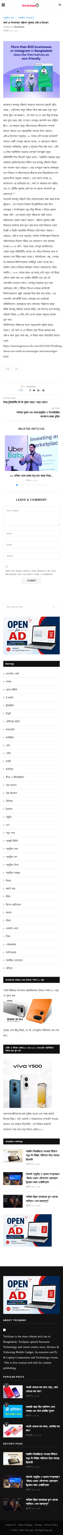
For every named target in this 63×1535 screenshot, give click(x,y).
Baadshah (19, 26)
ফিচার (8, 880)
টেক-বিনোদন (11, 793)
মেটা (16, 369)
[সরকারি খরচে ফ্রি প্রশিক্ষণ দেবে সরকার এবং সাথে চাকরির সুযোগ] (13, 1411)
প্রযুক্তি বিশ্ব (12, 864)
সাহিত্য (9, 968)
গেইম (8, 753)
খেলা (8, 745)
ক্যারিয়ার (10, 737)
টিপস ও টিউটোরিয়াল (15, 777)
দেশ (7, 825)
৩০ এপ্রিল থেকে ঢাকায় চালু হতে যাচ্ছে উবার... (31, 475)
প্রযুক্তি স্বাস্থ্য (13, 872)
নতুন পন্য (10, 833)
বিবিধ (8, 896)
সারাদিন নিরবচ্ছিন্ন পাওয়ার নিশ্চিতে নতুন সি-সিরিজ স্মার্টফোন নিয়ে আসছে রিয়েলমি (42, 1155)
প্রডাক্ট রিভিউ (12, 840)
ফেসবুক (7, 369)
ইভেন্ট (8, 713)
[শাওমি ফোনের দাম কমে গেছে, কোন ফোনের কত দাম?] (13, 1391)
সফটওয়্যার (11, 952)
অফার (8, 681)
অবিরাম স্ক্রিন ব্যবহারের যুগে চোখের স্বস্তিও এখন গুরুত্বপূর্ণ (42, 1198)
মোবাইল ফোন (12, 928)
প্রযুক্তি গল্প (11, 856)
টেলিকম (9, 801)
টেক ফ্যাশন (11, 785)
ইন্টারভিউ (10, 705)
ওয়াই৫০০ (37, 1129)
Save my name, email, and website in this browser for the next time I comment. (30, 573)
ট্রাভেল (9, 809)
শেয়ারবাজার (11, 944)
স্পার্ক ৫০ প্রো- (52, 990)
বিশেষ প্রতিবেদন (13, 904)
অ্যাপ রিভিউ (11, 689)
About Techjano (25, 1525)
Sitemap (38, 1525)
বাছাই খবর (10, 888)
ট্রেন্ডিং (9, 817)
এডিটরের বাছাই (13, 721)
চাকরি (8, 761)
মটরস (8, 920)
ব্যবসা (8, 912)
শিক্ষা (8, 936)
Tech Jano (29, 1530)
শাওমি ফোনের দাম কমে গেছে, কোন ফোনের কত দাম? (42, 1389)
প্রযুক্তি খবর (8, 17)
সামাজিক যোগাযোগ (26, 17)
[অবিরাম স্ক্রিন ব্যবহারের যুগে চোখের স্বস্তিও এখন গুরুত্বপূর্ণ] (13, 1201)
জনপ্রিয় (9, 769)
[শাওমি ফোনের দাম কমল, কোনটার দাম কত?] (13, 1430)
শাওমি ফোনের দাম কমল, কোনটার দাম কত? (43, 1428)
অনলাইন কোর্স (12, 673)
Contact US (10, 1525)
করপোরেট (10, 729)
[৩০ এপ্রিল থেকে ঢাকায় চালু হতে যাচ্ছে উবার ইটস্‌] (31, 453)
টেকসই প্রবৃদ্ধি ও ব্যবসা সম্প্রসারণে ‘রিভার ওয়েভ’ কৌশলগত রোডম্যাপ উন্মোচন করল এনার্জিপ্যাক (43, 1178)
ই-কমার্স (9, 697)
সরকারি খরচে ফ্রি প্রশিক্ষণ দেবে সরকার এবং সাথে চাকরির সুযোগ (40, 1408)
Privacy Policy (51, 1525)
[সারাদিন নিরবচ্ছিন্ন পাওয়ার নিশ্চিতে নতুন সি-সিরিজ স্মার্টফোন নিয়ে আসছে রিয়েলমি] (13, 1155)
